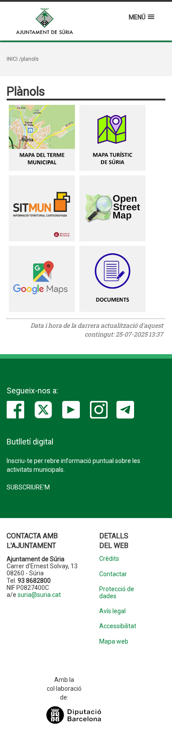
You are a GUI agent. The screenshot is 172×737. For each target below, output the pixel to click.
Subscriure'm (28, 487)
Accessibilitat (117, 626)
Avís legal (112, 611)
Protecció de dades (116, 592)
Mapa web (113, 641)
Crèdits (109, 559)
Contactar (113, 574)
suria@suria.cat (39, 594)
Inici (12, 59)
